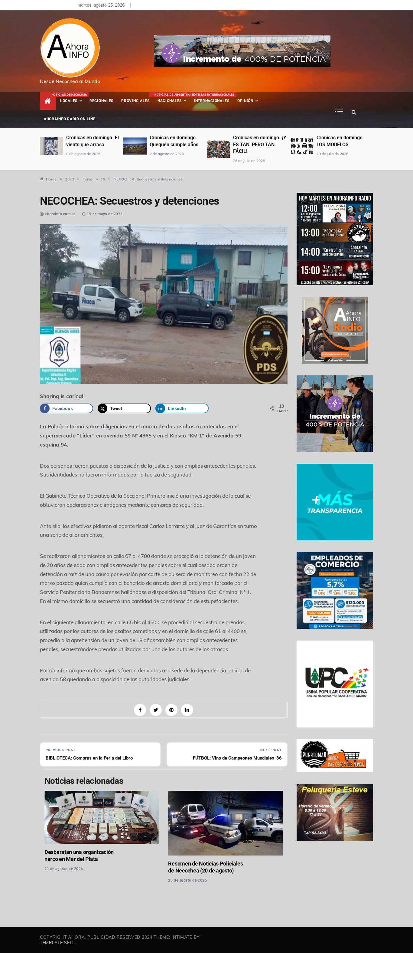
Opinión (245, 101)
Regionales (101, 101)
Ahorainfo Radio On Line (70, 119)
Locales (73, 98)
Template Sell (57, 942)
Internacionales (212, 98)
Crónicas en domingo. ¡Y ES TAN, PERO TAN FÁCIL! (176, 144)
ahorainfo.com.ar (60, 214)
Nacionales (172, 98)
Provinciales (135, 101)
